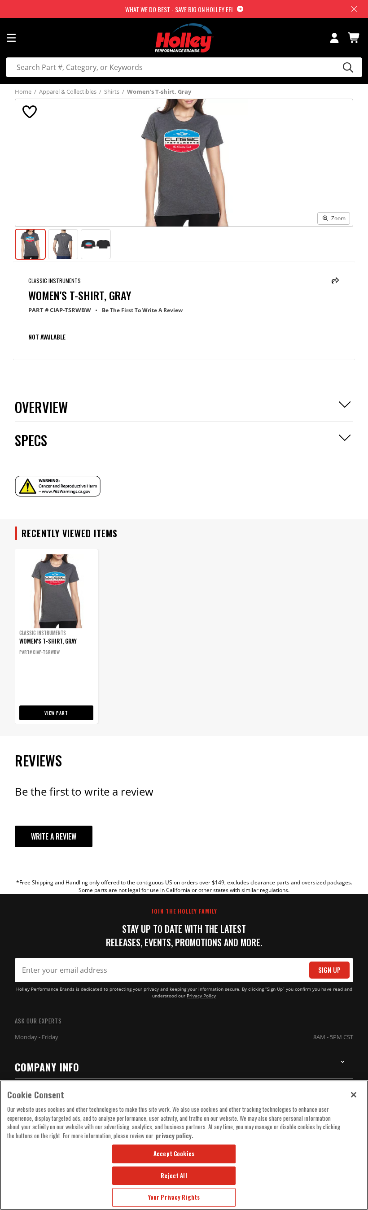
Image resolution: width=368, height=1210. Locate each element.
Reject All (174, 1175)
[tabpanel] (56, 636)
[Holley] (184, 37)
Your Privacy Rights (174, 1197)
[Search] (346, 67)
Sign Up (329, 970)
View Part (56, 712)
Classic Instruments (54, 280)
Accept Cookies (173, 1153)
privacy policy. (174, 1135)
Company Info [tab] (47, 1067)
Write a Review (53, 836)
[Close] (354, 1095)
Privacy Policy (201, 996)
